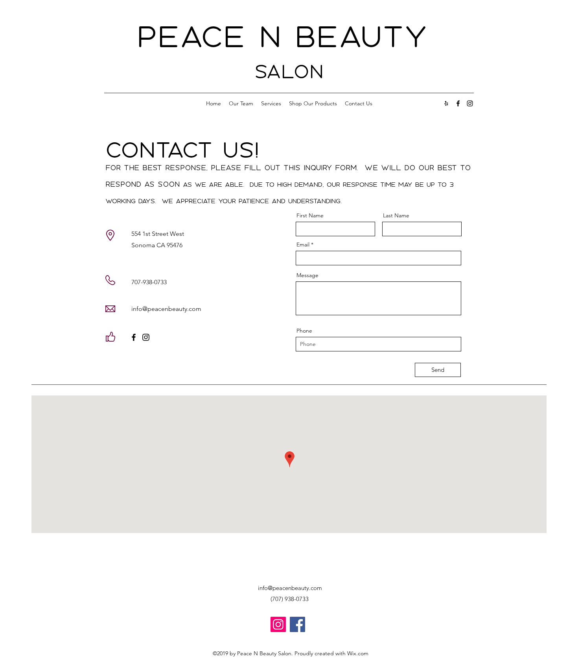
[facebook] (458, 103)
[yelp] (446, 103)
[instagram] (470, 103)
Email (302, 244)
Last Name (396, 215)
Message (307, 275)
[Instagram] (146, 337)
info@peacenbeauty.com (166, 309)
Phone (304, 330)
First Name (310, 215)
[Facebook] (133, 337)
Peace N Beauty (289, 36)
